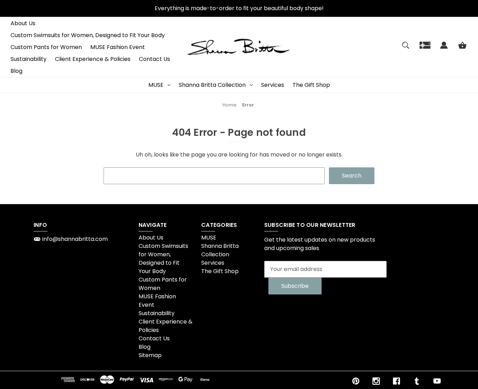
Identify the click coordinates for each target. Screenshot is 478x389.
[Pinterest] (355, 381)
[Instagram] (376, 381)
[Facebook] (396, 381)
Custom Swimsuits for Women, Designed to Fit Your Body (87, 35)
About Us (22, 23)
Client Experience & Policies (93, 59)
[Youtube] (437, 381)
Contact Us (154, 59)
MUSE (155, 85)
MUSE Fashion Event (117, 47)
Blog (16, 71)
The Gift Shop (311, 85)
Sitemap (150, 355)
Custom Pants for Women (46, 47)
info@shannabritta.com (75, 239)
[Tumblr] (416, 381)
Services (272, 85)
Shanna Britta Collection (212, 85)
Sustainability (28, 59)
